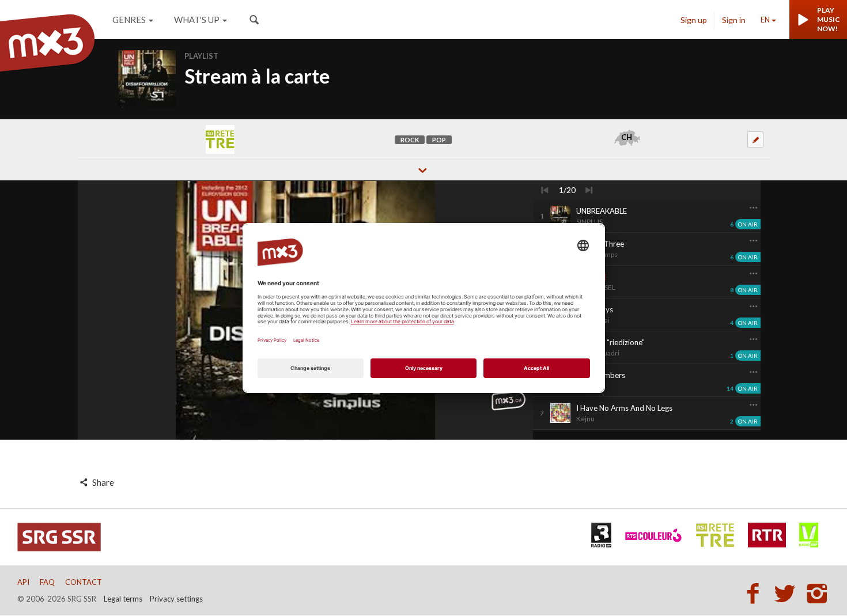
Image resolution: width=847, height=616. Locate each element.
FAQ (47, 582)
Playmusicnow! (828, 19)
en (765, 19)
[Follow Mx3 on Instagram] (818, 593)
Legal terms (123, 598)
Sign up (693, 20)
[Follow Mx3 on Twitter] (788, 593)
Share (102, 482)
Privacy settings (176, 598)
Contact (83, 582)
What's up (197, 19)
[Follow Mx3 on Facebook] (756, 593)
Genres (129, 19)
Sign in (734, 20)
